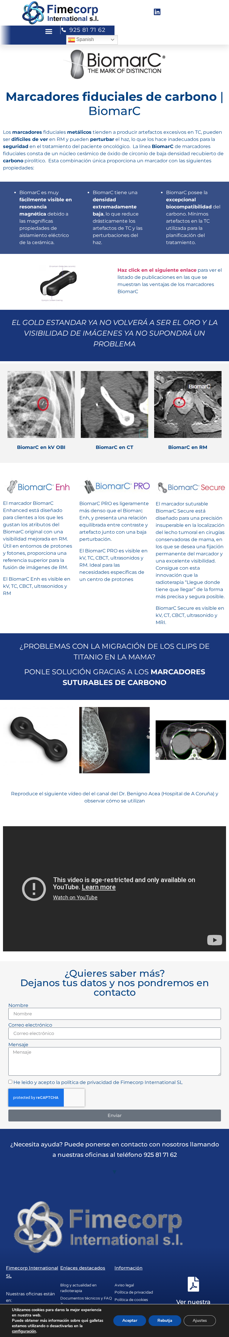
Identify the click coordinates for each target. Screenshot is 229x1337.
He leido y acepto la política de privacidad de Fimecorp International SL (97, 1082)
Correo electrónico (30, 1025)
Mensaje (18, 1044)
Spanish (84, 39)
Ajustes (200, 1320)
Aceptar (129, 1320)
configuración (24, 1331)
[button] (49, 31)
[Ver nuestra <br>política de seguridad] (193, 1284)
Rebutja (164, 1320)
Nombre (18, 1005)
